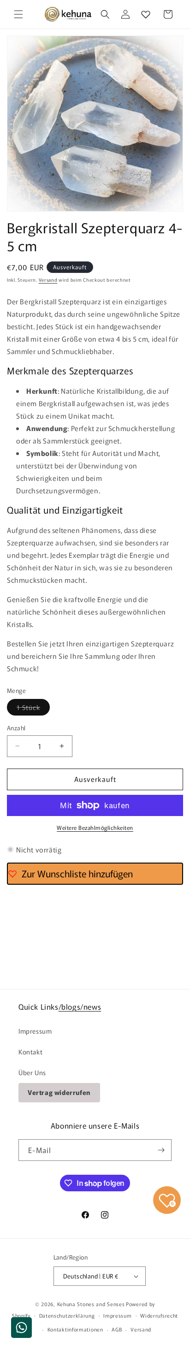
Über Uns (32, 1072)
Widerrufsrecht (159, 1315)
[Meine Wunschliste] (146, 14)
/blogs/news (80, 1006)
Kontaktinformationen (75, 1329)
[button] (18, 14)
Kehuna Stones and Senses (91, 1304)
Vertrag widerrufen (59, 1092)
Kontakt (30, 1051)
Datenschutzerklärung (67, 1315)
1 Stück (33, 709)
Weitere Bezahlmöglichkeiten (95, 827)
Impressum (35, 1030)
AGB (117, 1329)
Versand (48, 279)
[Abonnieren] (161, 1150)
